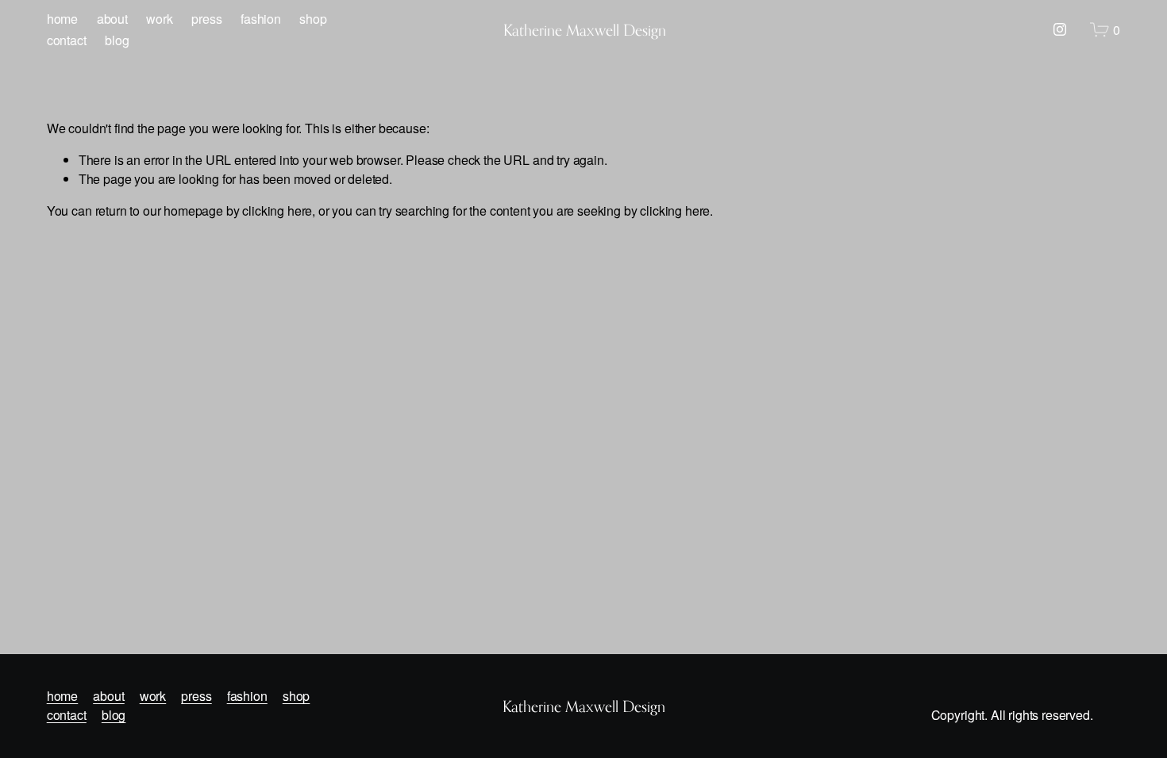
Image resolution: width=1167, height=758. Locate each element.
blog (117, 40)
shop (312, 19)
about (112, 19)
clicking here (277, 210)
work (159, 19)
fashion (261, 19)
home (62, 19)
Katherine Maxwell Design (584, 30)
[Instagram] (1060, 29)
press (206, 19)
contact (67, 40)
